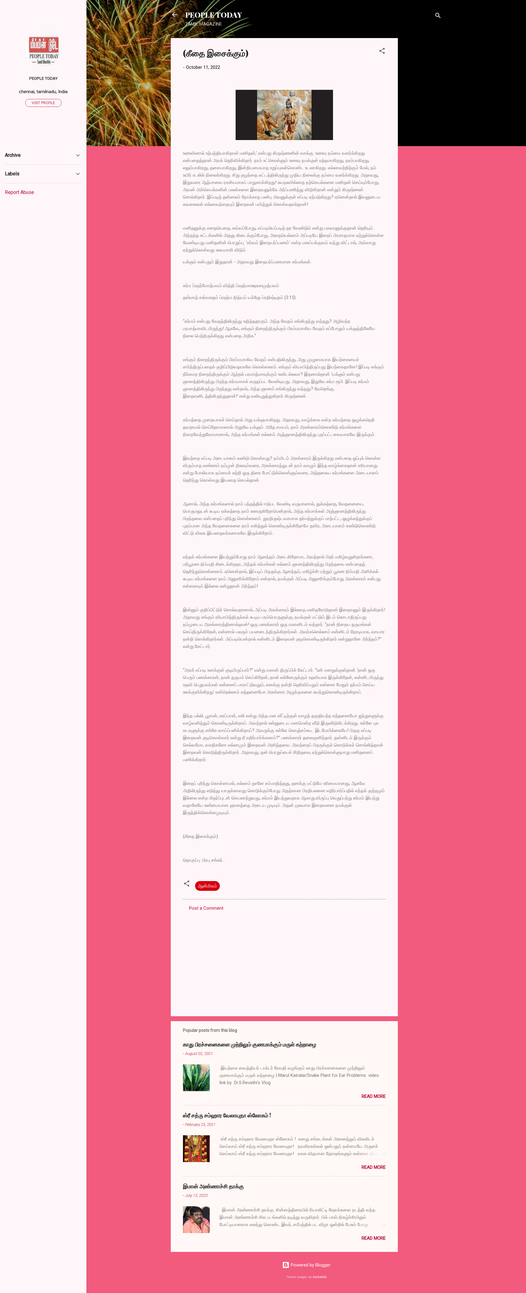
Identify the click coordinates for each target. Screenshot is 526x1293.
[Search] (438, 16)
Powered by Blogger (310, 1265)
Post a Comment (206, 908)
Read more (374, 1096)
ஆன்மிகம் (207, 886)
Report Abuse (19, 192)
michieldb (320, 1277)
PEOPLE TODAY (213, 14)
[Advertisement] (422, 129)
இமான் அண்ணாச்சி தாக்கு (213, 1186)
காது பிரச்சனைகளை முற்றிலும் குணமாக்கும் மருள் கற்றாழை (249, 1044)
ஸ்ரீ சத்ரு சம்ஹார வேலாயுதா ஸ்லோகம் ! (227, 1115)
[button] (382, 52)
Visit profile (43, 103)
